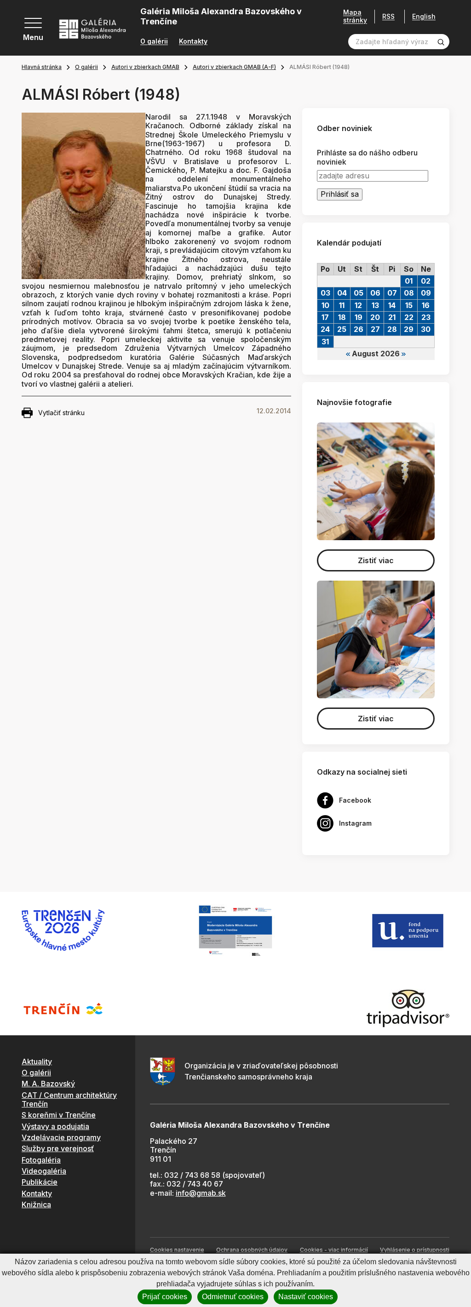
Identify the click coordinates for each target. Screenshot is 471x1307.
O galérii (154, 41)
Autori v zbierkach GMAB (145, 66)
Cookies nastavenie (177, 1249)
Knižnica (36, 1204)
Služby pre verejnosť (58, 1148)
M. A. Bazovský (48, 1083)
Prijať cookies (164, 1297)
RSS (388, 16)
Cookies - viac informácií (334, 1249)
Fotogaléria (41, 1159)
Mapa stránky (355, 16)
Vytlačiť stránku (61, 413)
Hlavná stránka (42, 66)
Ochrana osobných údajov (251, 1249)
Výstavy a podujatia (55, 1126)
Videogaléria (44, 1171)
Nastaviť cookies (305, 1297)
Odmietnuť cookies (233, 1297)
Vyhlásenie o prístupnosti (414, 1249)
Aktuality (37, 1061)
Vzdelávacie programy (61, 1137)
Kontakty (193, 41)
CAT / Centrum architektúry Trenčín (69, 1099)
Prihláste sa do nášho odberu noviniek (367, 157)
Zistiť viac (376, 560)
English (424, 16)
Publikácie (39, 1182)
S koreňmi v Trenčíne (59, 1114)
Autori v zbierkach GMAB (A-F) (234, 66)
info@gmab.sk (201, 1193)
